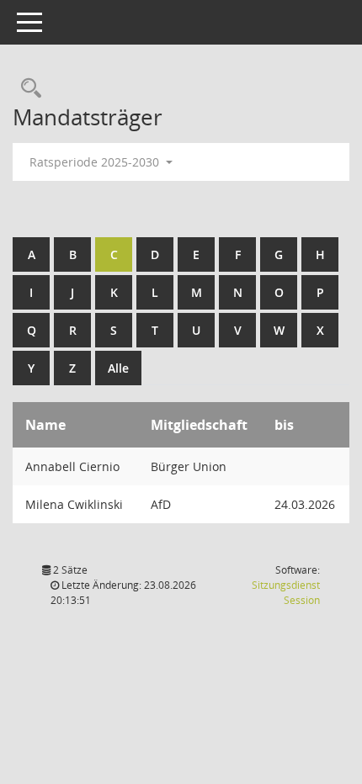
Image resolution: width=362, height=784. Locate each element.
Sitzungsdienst (286, 592)
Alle (118, 368)
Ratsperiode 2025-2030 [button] (95, 162)
